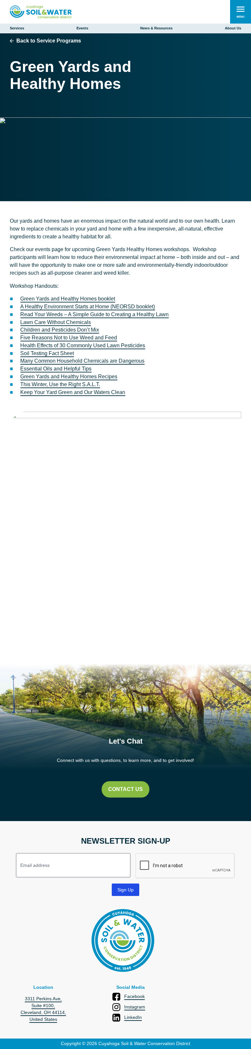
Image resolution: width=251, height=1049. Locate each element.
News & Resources (156, 28)
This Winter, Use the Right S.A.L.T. (60, 384)
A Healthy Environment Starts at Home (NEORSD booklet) (87, 306)
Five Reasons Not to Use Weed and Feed (68, 337)
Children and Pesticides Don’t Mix (59, 330)
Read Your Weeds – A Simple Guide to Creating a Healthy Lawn (94, 314)
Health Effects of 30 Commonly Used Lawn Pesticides (82, 345)
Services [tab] (17, 28)
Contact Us (125, 789)
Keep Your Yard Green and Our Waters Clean (72, 392)
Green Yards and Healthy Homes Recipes (68, 376)
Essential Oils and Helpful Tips (56, 368)
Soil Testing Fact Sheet (47, 353)
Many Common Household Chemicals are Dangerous (82, 361)
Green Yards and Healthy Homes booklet (67, 298)
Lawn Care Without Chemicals (55, 322)
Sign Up (125, 889)
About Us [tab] (233, 28)
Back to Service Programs (48, 40)
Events (82, 28)
